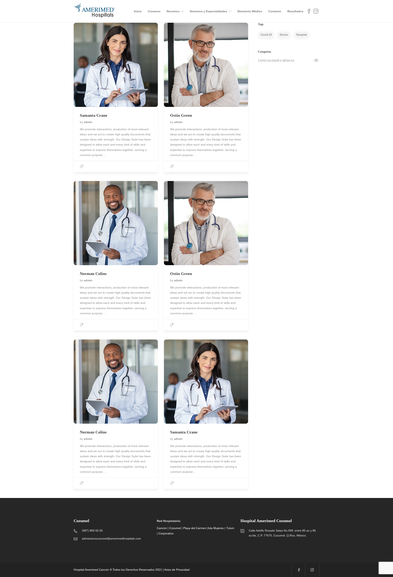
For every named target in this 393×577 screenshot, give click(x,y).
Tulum (230, 528)
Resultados (295, 11)
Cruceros (154, 11)
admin (88, 122)
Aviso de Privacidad (177, 569)
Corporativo (166, 533)
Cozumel (175, 528)
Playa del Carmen (194, 528)
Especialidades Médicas (276, 60)
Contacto (274, 11)
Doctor (284, 34)
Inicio (138, 11)
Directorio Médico (249, 11)
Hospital (301, 34)
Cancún (162, 528)
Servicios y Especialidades (208, 11)
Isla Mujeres (216, 528)
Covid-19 (266, 34)
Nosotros (173, 11)
